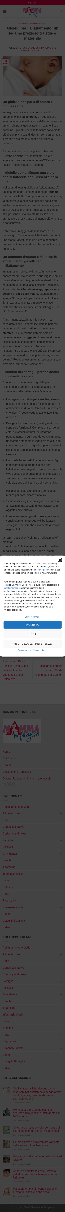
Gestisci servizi (32, 616)
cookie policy (42, 569)
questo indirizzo (10, 588)
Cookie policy (24, 650)
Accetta (32, 624)
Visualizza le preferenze (32, 643)
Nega (32, 634)
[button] (60, 559)
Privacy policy (38, 650)
